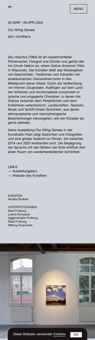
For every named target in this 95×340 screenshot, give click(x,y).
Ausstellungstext (24, 171)
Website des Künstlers (29, 176)
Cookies (59, 334)
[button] (76, 334)
